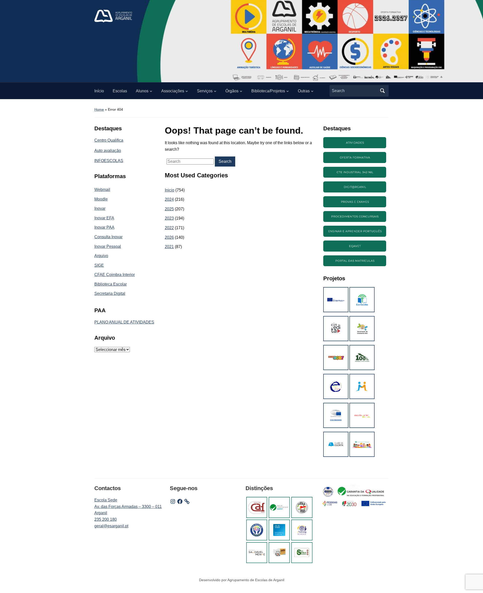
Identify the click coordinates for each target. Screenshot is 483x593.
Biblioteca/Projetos (268, 91)
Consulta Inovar (108, 237)
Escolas (120, 91)
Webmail (102, 189)
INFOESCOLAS (108, 161)
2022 (169, 228)
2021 (169, 247)
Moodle (101, 199)
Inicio (169, 190)
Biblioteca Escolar (110, 284)
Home (99, 109)
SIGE (99, 265)
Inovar (99, 208)
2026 (169, 237)
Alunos (142, 91)
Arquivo (101, 256)
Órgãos (231, 91)
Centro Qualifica (108, 140)
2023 (169, 218)
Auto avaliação (107, 150)
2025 (169, 209)
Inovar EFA (104, 218)
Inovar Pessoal (107, 246)
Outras (304, 91)
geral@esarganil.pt (111, 526)
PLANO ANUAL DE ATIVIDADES (124, 322)
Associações (172, 91)
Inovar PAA (104, 227)
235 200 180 (105, 519)
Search (382, 91)
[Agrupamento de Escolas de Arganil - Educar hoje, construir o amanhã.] (113, 16)
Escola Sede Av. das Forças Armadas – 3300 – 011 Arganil (128, 506)
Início (99, 91)
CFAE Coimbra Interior (114, 274)
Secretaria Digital (109, 293)
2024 (169, 199)
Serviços (205, 91)
